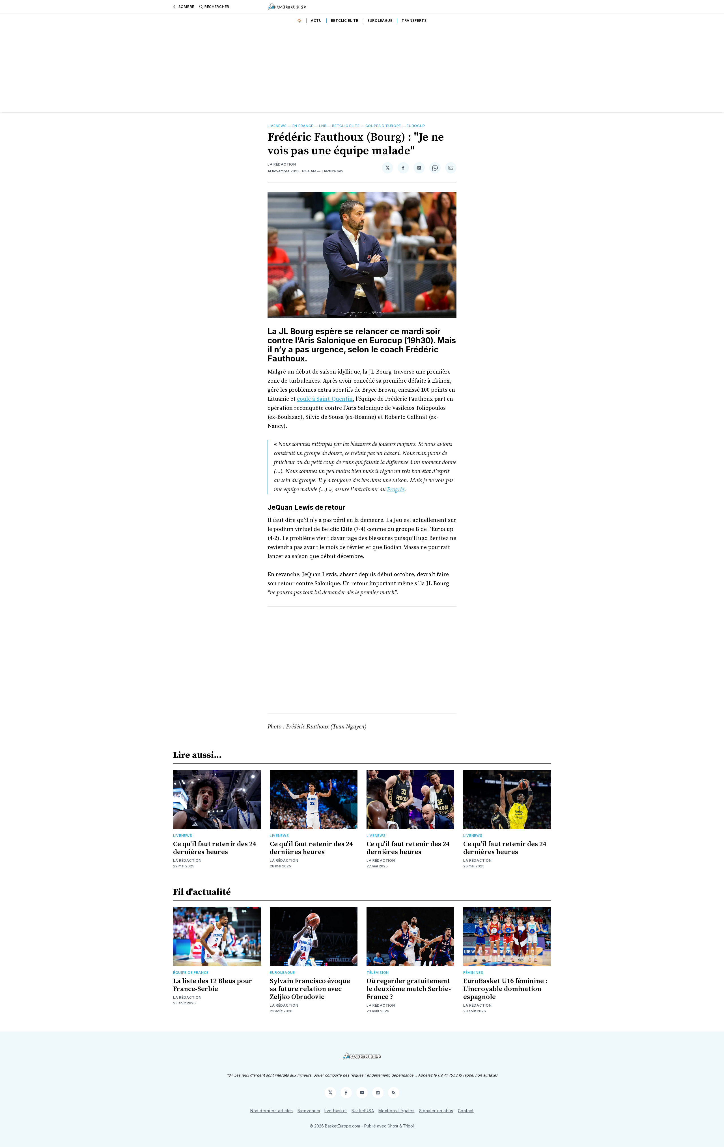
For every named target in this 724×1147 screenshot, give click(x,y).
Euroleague (380, 20)
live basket (335, 1110)
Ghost (392, 1126)
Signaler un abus (436, 1110)
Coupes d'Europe (383, 126)
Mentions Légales (396, 1110)
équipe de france (191, 972)
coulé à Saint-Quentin (325, 399)
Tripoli (409, 1126)
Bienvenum (309, 1110)
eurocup (416, 126)
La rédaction (282, 164)
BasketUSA (363, 1110)
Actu (316, 20)
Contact (466, 1110)
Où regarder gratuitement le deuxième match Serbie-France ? (409, 989)
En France (302, 126)
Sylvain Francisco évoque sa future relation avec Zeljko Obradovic (310, 989)
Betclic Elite (344, 20)
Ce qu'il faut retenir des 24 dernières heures (214, 848)
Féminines (473, 972)
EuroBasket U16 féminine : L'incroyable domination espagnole (505, 989)
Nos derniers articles (271, 1110)
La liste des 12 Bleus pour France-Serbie (212, 985)
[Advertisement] (362, 70)
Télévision (378, 972)
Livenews (277, 126)
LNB (322, 126)
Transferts (414, 20)
